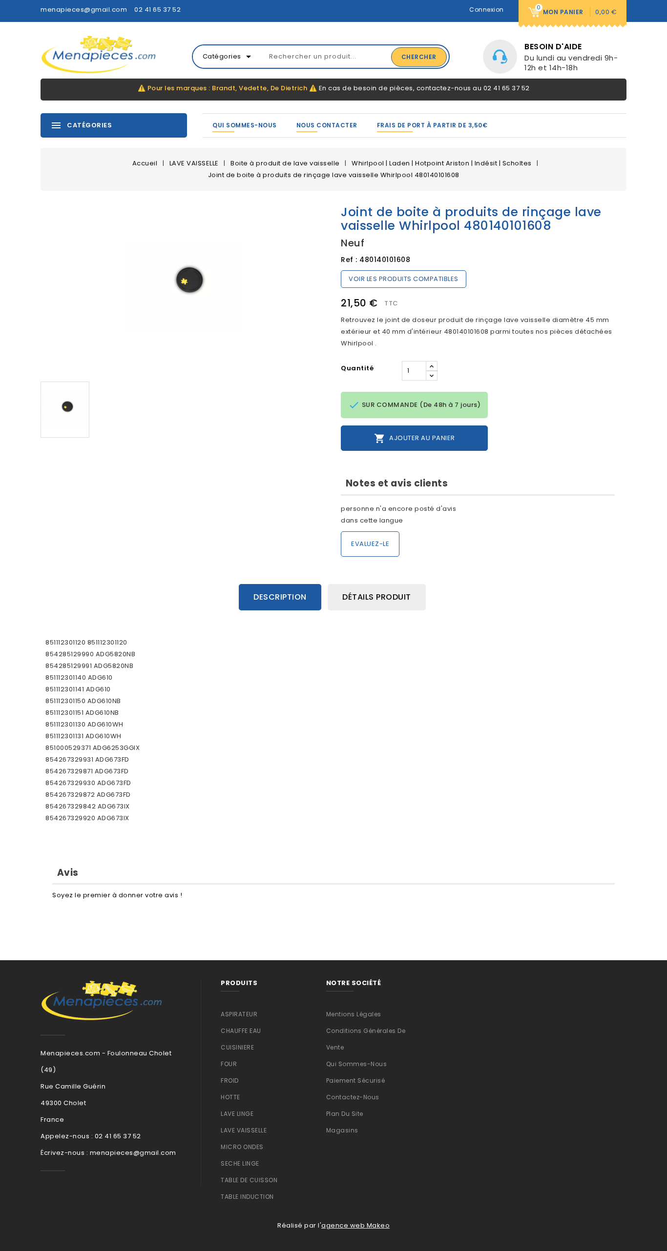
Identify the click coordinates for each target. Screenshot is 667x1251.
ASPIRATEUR (239, 1014)
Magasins (342, 1130)
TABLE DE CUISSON (249, 1180)
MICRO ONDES (242, 1147)
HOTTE (230, 1097)
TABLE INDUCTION (247, 1196)
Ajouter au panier (414, 438)
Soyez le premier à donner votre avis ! (117, 895)
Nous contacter (326, 125)
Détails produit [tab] (376, 597)
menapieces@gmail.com (84, 9)
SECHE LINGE (240, 1163)
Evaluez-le (370, 543)
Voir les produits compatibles (404, 278)
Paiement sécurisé (355, 1080)
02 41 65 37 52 (157, 9)
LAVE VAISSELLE (244, 1130)
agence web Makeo (355, 1225)
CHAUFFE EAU (241, 1031)
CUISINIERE (237, 1047)
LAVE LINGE (237, 1114)
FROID (230, 1080)
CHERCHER (419, 57)
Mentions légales (353, 1014)
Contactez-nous (352, 1097)
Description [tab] (280, 597)
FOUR (229, 1064)
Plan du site (344, 1114)
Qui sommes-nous (244, 125)
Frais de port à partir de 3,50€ (432, 125)
